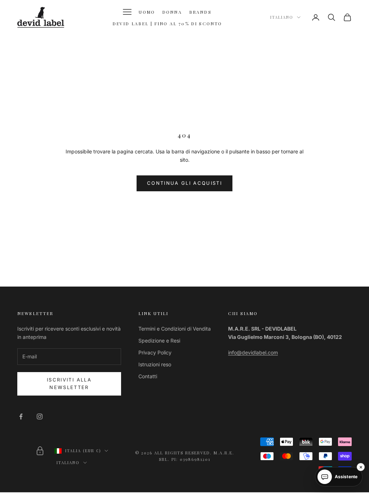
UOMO (147, 12)
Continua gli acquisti (184, 183)
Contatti (147, 376)
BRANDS (200, 12)
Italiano (281, 17)
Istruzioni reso (154, 364)
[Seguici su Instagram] (39, 416)
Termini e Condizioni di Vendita (174, 329)
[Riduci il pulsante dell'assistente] (361, 467)
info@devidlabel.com (253, 352)
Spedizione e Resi (159, 340)
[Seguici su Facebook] (21, 416)
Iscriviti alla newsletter (69, 383)
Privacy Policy (155, 352)
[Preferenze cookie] (40, 450)
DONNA (172, 12)
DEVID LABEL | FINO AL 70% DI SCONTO (167, 23)
